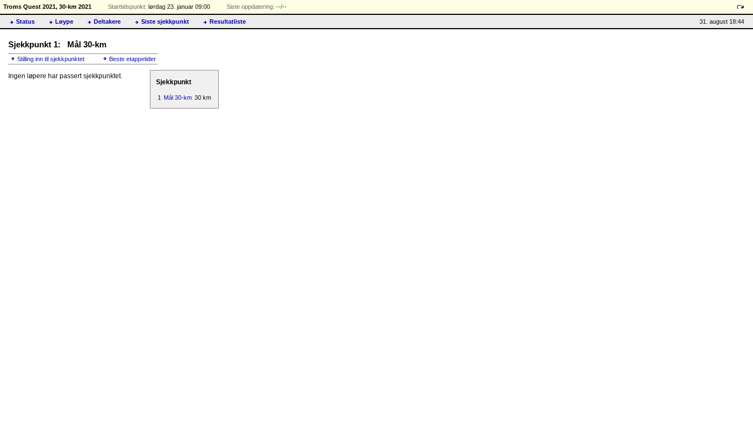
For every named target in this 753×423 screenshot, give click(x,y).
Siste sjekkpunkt (165, 21)
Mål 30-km (178, 97)
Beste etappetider (132, 59)
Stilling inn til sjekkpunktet (50, 59)
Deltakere (107, 21)
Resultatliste (227, 21)
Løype (64, 21)
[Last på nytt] (740, 6)
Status (25, 21)
